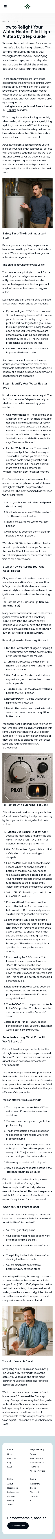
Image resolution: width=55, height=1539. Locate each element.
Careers (11, 1496)
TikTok (33, 1487)
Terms (10, 1504)
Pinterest (34, 1492)
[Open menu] (5, 6)
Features (11, 1458)
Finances (34, 1466)
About (10, 1483)
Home (10, 1454)
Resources (12, 1487)
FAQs (9, 1466)
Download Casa (18, 1525)
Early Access (13, 1492)
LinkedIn (34, 1496)
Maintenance (36, 1458)
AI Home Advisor (37, 1470)
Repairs (11, 110)
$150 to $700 (24, 1284)
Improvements (37, 1462)
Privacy (10, 1500)
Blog (9, 1462)
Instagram (35, 1483)
